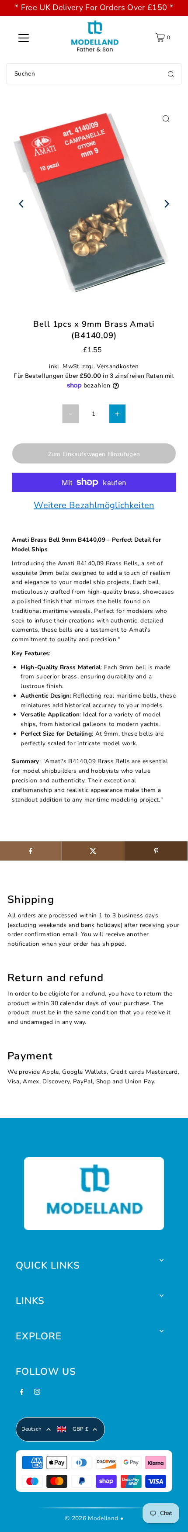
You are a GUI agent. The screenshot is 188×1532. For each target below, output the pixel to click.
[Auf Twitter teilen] (93, 851)
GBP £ (81, 1428)
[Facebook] (22, 1394)
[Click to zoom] (166, 118)
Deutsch (31, 1428)
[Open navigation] (24, 37)
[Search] (170, 73)
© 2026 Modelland (91, 1518)
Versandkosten (118, 366)
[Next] (166, 204)
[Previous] (21, 204)
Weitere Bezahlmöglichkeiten (94, 506)
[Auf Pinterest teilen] (156, 851)
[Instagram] (37, 1394)
